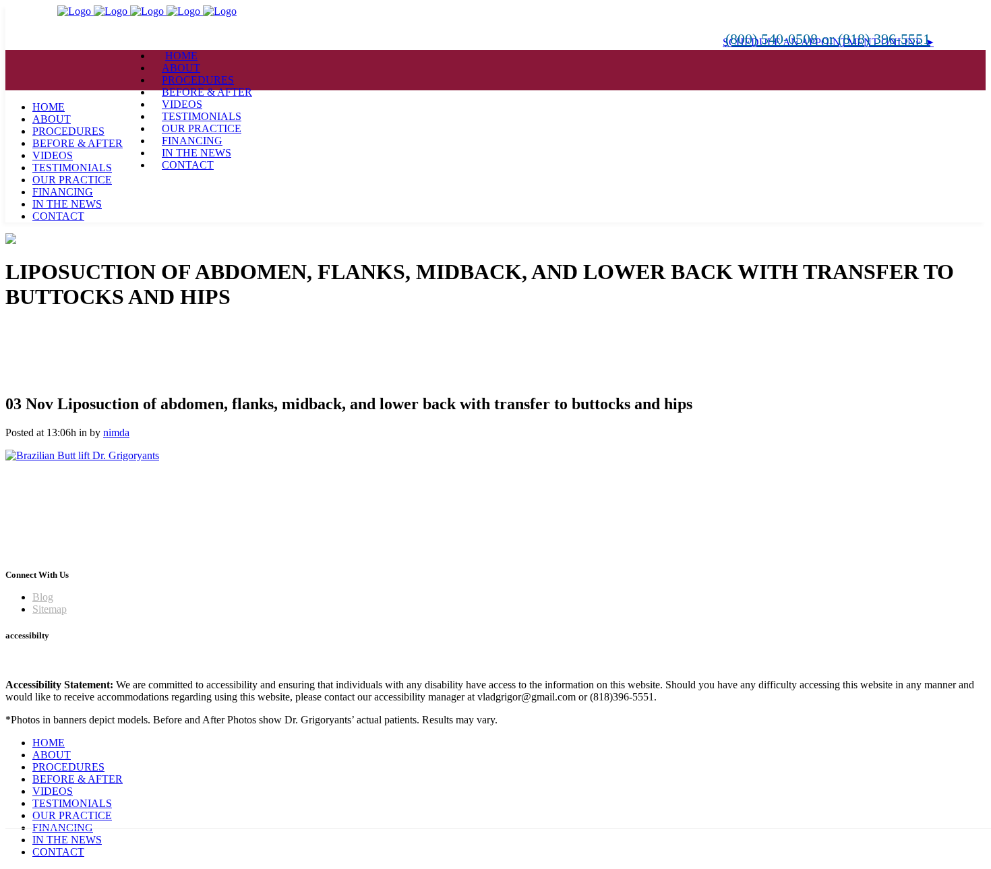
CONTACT (58, 852)
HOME (48, 742)
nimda (116, 432)
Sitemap (49, 609)
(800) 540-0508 (773, 38)
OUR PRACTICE (72, 815)
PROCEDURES (68, 767)
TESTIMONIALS (72, 803)
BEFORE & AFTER (77, 779)
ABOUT (51, 754)
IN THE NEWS (67, 839)
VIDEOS (52, 791)
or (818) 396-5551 (876, 38)
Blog (42, 597)
